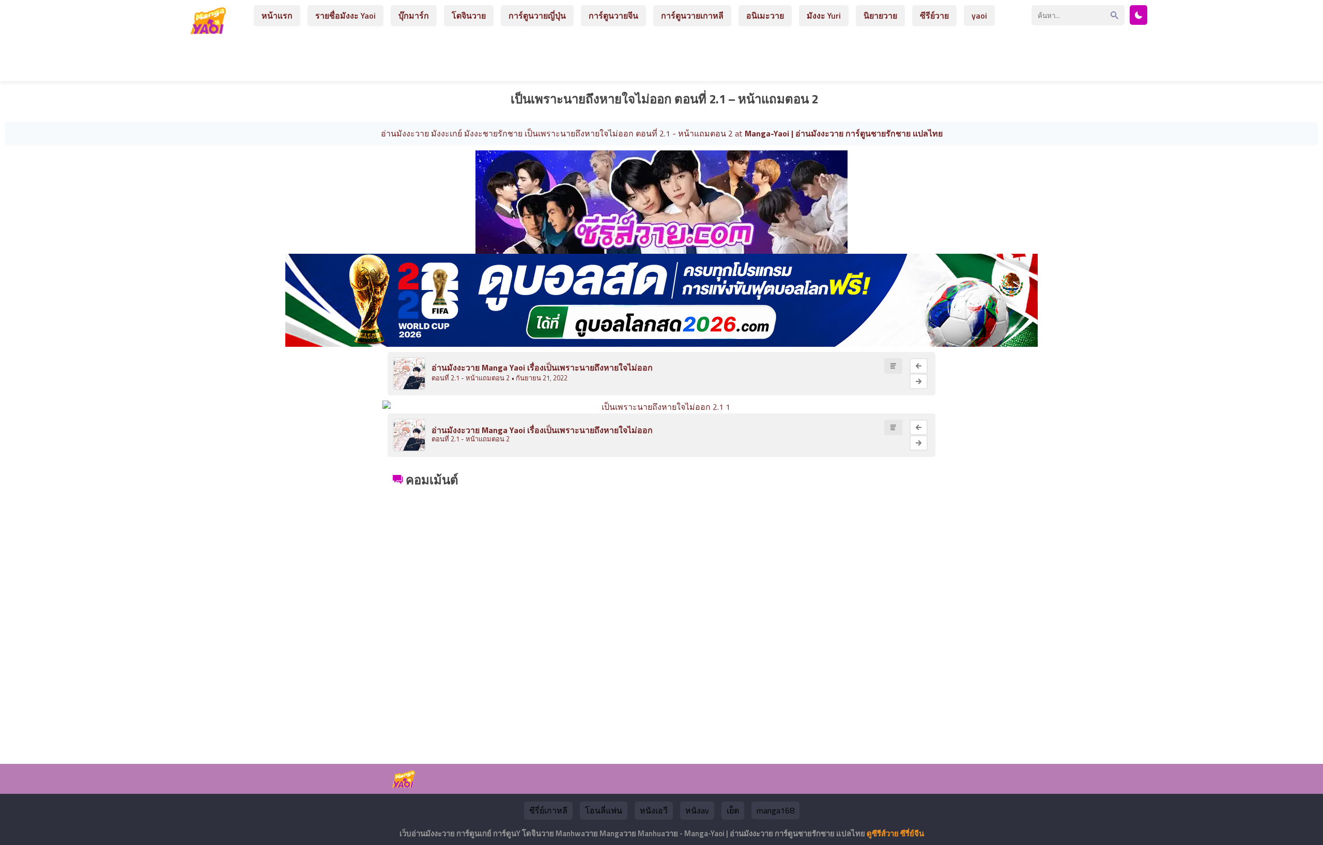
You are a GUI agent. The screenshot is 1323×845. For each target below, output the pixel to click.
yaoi (979, 15)
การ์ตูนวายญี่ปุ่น (537, 15)
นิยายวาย (880, 15)
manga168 (775, 810)
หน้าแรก (277, 15)
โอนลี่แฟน (603, 810)
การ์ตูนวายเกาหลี (692, 15)
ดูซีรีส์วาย (883, 833)
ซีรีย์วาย (934, 15)
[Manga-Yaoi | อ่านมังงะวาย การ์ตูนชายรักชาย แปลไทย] (211, 30)
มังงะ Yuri (824, 15)
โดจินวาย (469, 15)
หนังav (697, 810)
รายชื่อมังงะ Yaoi (345, 15)
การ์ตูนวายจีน (613, 15)
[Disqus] (661, 619)
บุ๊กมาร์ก (413, 15)
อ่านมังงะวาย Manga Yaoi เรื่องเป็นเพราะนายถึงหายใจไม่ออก (542, 367)
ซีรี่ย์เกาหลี (548, 810)
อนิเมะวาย (765, 15)
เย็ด (733, 810)
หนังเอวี (654, 810)
